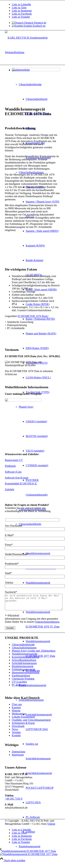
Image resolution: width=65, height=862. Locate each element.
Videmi (51, 823)
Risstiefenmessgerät (22, 666)
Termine (16, 732)
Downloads (18, 726)
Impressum (18, 754)
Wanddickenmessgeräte (24, 653)
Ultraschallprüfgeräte (23, 644)
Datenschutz (18, 751)
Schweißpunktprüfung (24, 660)
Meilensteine (19, 713)
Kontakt (16, 735)
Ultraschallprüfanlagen (24, 647)
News (15, 729)
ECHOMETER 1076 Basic (33, 316)
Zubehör (9, 489)
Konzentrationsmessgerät (25, 656)
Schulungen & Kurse (23, 722)
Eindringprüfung (21, 675)
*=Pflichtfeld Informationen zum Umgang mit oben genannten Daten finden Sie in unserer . (32, 618)
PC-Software (19, 684)
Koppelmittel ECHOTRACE (21, 483)
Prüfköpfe (10, 465)
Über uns (17, 704)
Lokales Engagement (23, 716)
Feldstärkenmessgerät (23, 669)
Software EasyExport (16, 477)
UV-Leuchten (19, 681)
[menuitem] (39, 846)
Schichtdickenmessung (24, 663)
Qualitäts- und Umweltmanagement (31, 719)
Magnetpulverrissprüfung (25, 672)
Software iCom (13, 471)
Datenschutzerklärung (47, 621)
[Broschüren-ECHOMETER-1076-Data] (23, 400)
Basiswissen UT (14, 460)
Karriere (16, 707)
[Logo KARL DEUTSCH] (32, 52)
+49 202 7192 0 (13, 798)
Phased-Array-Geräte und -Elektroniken (33, 650)
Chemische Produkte (23, 678)
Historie (16, 710)
